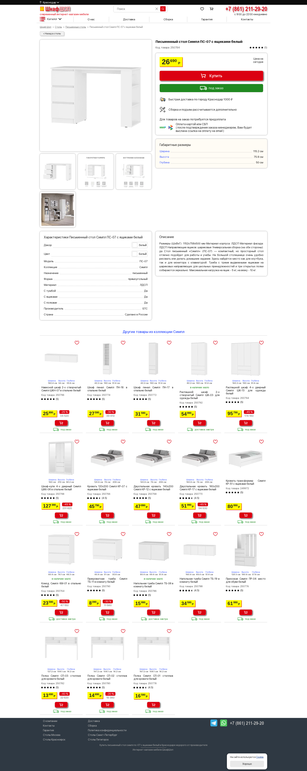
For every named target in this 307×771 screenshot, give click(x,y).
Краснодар (49, 2)
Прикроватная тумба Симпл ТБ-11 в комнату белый (107, 580)
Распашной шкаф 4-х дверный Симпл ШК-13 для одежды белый (246, 390)
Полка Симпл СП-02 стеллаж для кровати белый (107, 677)
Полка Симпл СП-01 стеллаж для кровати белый (153, 677)
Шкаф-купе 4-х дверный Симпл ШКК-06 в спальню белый (61, 488)
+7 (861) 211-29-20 (246, 8)
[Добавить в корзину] (61, 423)
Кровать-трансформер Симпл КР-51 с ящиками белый (246, 482)
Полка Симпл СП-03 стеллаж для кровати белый (61, 677)
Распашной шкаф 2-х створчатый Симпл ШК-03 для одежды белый (199, 395)
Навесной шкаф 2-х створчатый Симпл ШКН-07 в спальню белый (61, 389)
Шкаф (57, 8)
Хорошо (247, 763)
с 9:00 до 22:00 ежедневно (250, 14)
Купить (215, 75)
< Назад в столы (52, 33)
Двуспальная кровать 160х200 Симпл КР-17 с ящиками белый (199, 488)
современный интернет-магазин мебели (64, 14)
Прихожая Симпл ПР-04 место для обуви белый (246, 580)
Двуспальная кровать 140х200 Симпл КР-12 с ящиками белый (153, 488)
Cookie (260, 757)
